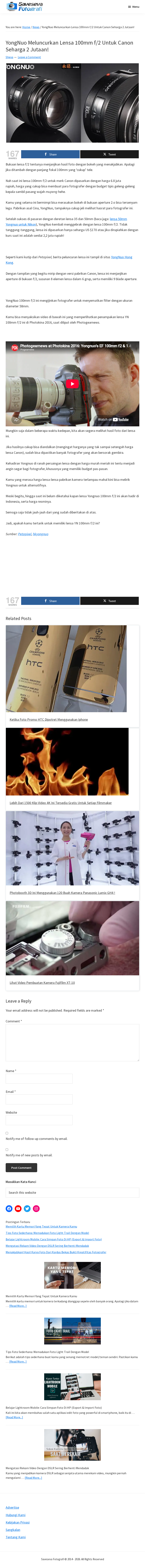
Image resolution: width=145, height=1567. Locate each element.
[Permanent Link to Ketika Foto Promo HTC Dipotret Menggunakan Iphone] (66, 628)
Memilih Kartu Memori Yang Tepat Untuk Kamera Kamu (41, 1226)
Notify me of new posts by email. (29, 1155)
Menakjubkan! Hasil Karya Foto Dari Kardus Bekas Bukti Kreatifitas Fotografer (56, 1252)
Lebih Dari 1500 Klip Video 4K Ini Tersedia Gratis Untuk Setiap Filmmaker (61, 803)
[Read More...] (18, 1306)
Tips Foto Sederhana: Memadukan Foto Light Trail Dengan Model (47, 1233)
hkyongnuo (40, 534)
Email (11, 1091)
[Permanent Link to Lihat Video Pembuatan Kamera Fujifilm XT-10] (72, 904)
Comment (14, 1021)
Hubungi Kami (15, 1515)
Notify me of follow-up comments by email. (37, 1138)
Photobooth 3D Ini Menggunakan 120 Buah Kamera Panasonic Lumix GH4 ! (62, 893)
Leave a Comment (29, 57)
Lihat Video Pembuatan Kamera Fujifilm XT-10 (42, 982)
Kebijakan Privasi (18, 1522)
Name (11, 1071)
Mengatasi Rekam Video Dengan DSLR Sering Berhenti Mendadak (47, 1246)
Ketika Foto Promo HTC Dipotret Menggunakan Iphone (49, 719)
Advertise (12, 1507)
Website (11, 1112)
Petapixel (24, 534)
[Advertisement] (72, 568)
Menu (135, 7)
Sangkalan (13, 1530)
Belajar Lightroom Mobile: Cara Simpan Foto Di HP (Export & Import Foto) (54, 1239)
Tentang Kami (16, 1537)
